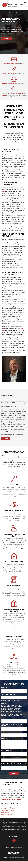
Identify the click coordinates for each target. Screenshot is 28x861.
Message (4, 738)
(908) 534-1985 (14, 12)
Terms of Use (7, 857)
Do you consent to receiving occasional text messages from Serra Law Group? (13, 702)
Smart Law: (7, 395)
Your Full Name (6, 687)
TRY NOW (5, 438)
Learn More (7, 38)
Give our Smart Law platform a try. (11, 799)
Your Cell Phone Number (9, 694)
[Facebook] (14, 840)
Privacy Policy (14, 857)
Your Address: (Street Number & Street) (11, 725)
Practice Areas (6, 750)
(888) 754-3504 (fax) (6, 814)
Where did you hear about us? (11, 757)
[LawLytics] (14, 852)
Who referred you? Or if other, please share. (13, 764)
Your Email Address (7, 718)
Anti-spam (21, 857)
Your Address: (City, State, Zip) (11, 732)
